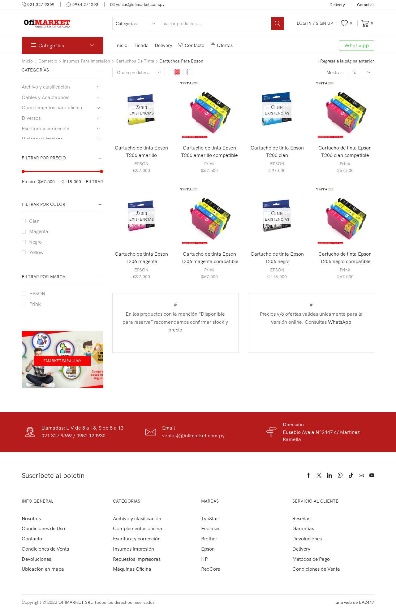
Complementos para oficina (52, 107)
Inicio (121, 45)
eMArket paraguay (62, 360)
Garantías (365, 4)
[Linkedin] (329, 475)
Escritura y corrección (45, 128)
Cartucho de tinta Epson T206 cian (277, 151)
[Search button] (277, 23)
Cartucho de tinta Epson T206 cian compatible (345, 151)
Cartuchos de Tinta (135, 61)
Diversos (31, 118)
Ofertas (225, 45)
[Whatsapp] (340, 475)
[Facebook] (308, 475)
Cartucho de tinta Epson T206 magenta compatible (209, 257)
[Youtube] (371, 475)
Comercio (47, 61)
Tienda (141, 45)
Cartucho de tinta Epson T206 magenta (141, 257)
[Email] (361, 475)
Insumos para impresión (86, 61)
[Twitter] (318, 475)
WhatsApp (339, 322)
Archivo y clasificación (46, 87)
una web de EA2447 (355, 602)
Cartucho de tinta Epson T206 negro (277, 257)
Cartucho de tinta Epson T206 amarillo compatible (209, 151)
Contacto (194, 45)
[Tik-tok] (350, 475)
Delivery (337, 4)
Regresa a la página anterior (347, 61)
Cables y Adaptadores (45, 97)
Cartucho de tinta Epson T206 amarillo (141, 151)
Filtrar (94, 181)
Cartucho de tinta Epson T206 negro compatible (345, 257)
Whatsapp (356, 45)
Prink (209, 164)
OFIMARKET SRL (75, 602)
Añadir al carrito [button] (209, 129)
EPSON (141, 164)
